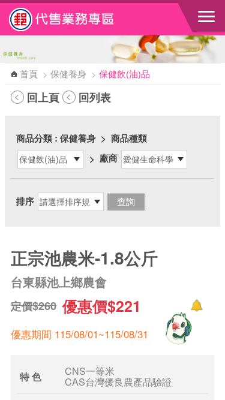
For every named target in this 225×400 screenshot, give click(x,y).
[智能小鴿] (177, 328)
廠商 (109, 157)
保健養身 (68, 73)
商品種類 (129, 138)
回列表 (95, 97)
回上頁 (43, 97)
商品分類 (34, 138)
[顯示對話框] (196, 305)
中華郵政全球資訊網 (75, 19)
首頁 (29, 73)
